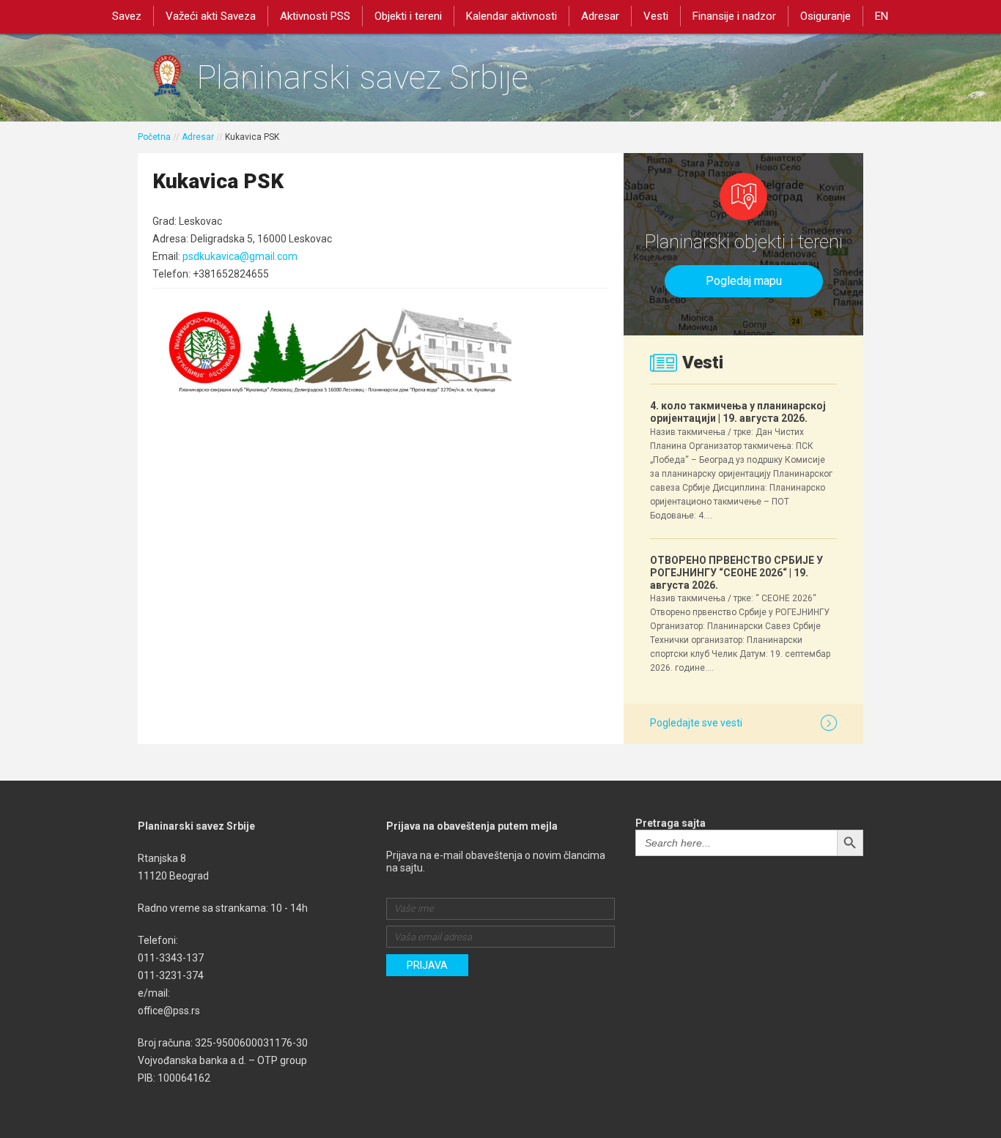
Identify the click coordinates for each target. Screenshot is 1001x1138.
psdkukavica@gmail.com (240, 256)
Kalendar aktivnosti (511, 16)
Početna (154, 137)
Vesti (655, 16)
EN (881, 16)
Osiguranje (825, 16)
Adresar (600, 16)
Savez (126, 16)
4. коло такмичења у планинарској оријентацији (738, 412)
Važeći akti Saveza (211, 16)
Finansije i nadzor (734, 16)
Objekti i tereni (408, 16)
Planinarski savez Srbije (362, 77)
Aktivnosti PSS (315, 16)
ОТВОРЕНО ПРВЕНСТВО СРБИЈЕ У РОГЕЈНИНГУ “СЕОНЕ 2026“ (736, 572)
